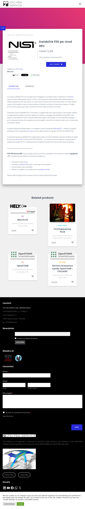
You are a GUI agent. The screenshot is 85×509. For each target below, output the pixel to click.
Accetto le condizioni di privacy (18, 413)
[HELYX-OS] (22, 208)
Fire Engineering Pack (62, 230)
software (22, 164)
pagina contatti (44, 169)
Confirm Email (32, 388)
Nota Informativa (8, 416)
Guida (21, 69)
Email (5, 381)
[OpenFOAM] (22, 255)
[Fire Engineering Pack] (62, 213)
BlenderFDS (58, 128)
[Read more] (32, 277)
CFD (13, 35)
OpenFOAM (22, 265)
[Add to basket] (32, 230)
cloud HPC (19, 139)
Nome (6, 371)
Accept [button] (20, 504)
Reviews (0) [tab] (29, 86)
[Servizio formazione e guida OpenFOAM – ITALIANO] (62, 255)
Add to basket (55, 64)
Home (9, 35)
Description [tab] (13, 86)
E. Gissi (30, 131)
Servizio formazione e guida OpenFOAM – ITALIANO (62, 268)
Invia (77, 427)
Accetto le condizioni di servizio (27, 338)
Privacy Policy (9, 475)
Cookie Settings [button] (9, 504)
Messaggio (8, 393)
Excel (60, 225)
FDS (72, 97)
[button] (35, 43)
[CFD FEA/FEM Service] (14, 4)
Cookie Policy (24, 475)
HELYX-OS (22, 219)
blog (25, 162)
